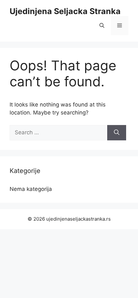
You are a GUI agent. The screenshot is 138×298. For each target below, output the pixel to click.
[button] (102, 25)
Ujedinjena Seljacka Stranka (65, 11)
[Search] (116, 132)
